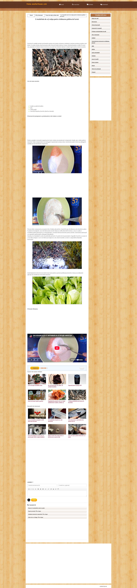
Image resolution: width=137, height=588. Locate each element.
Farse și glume (95, 62)
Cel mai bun (76, 4)
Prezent (93, 72)
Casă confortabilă (95, 52)
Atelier (93, 49)
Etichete (90, 4)
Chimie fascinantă (96, 25)
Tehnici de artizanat (96, 69)
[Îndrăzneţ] (29, 489)
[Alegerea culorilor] (48, 489)
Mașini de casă (95, 18)
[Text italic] (31, 489)
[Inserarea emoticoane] (45, 489)
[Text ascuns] (51, 489)
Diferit (93, 65)
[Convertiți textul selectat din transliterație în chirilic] (56, 489)
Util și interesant (95, 34)
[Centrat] (40, 489)
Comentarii (105, 4)
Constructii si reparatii (97, 28)
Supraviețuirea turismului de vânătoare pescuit (100, 42)
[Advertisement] (57, 31)
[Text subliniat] (33, 489)
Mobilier (94, 56)
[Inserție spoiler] (58, 489)
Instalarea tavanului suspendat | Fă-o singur (38, 514)
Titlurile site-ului (100, 15)
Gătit (93, 46)
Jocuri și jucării (95, 59)
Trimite (34, 500)
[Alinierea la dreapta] (43, 489)
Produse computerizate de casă (99, 31)
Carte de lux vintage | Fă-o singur (35, 517)
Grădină (93, 38)
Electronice (94, 21)
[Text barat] (35, 489)
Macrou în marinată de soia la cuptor (36, 508)
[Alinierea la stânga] (38, 489)
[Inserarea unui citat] (53, 489)
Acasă (62, 4)
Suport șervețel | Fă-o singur (34, 511)
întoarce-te (35, 368)
